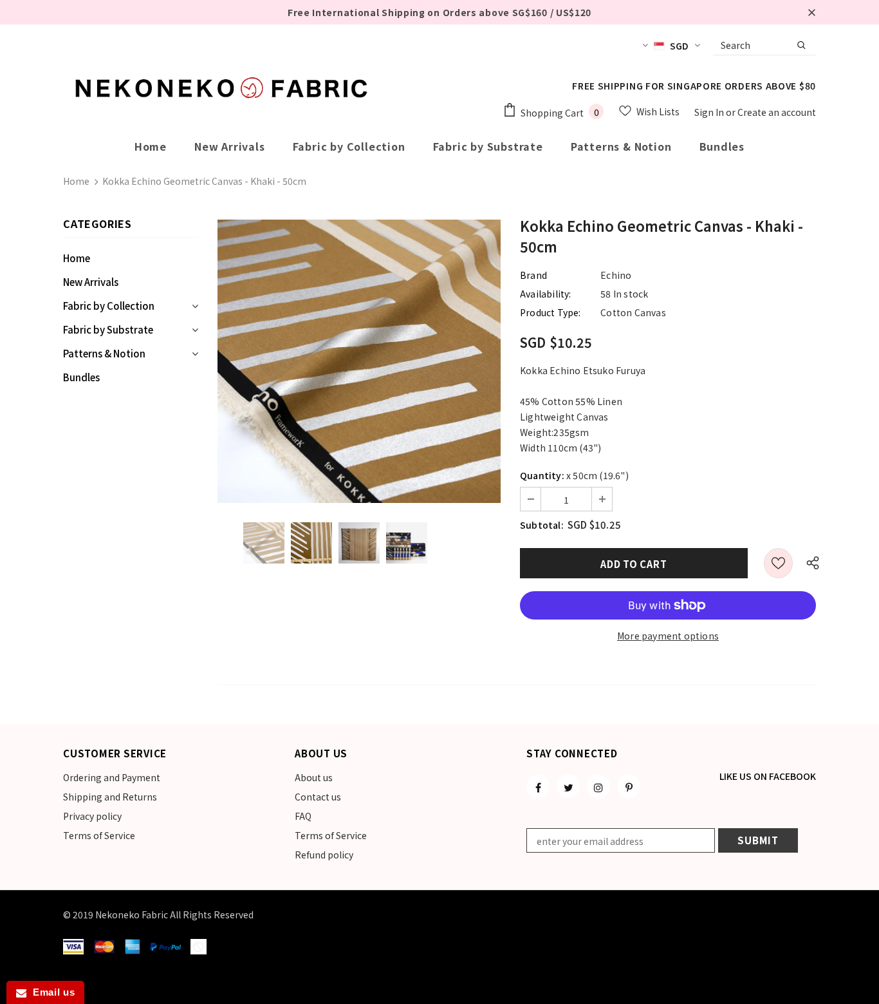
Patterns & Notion (104, 353)
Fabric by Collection (108, 305)
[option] (359, 361)
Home (76, 181)
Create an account (776, 112)
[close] (811, 12)
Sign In (710, 112)
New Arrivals (90, 282)
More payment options (668, 635)
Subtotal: (542, 524)
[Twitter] (568, 786)
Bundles (81, 377)
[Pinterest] (628, 786)
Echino (615, 275)
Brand (533, 275)
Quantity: (542, 475)
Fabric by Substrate (108, 329)
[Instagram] (598, 786)
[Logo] (224, 87)
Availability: (545, 293)
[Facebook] (538, 786)
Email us (50, 992)
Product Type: (550, 312)
